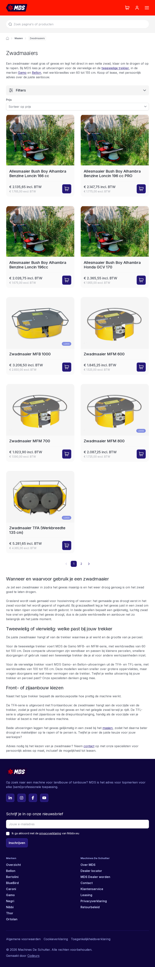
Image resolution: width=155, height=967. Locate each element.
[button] (89, 564)
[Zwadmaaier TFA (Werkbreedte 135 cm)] (40, 512)
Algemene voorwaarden (23, 939)
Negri (10, 901)
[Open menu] (147, 8)
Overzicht (13, 865)
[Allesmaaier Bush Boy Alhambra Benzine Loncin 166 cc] (40, 155)
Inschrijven (17, 843)
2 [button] (81, 563)
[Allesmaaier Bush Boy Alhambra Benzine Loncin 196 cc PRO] (115, 155)
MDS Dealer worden (95, 877)
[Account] (137, 8)
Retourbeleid (90, 907)
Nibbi (10, 907)
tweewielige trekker (115, 68)
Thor (9, 913)
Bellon (36, 72)
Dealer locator (91, 871)
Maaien (19, 38)
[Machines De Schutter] (16, 8)
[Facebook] (33, 798)
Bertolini (12, 877)
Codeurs (33, 956)
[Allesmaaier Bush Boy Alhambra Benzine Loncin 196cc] (40, 247)
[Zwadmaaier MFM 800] (115, 423)
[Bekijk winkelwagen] (127, 8)
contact (89, 746)
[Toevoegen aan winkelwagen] (66, 188)
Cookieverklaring (56, 939)
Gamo (22, 72)
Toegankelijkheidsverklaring (90, 939)
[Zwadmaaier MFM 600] (115, 336)
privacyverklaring (50, 833)
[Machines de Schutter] (7, 38)
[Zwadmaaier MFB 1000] (40, 336)
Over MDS (88, 865)
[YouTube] (44, 798)
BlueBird (12, 883)
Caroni (11, 889)
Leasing (86, 895)
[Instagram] (21, 798)
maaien (107, 728)
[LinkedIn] (10, 798)
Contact (87, 883)
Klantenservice (92, 889)
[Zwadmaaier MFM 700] (40, 423)
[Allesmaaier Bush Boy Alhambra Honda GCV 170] (115, 247)
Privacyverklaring (94, 901)
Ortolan (11, 919)
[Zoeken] (10, 24)
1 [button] (73, 563)
